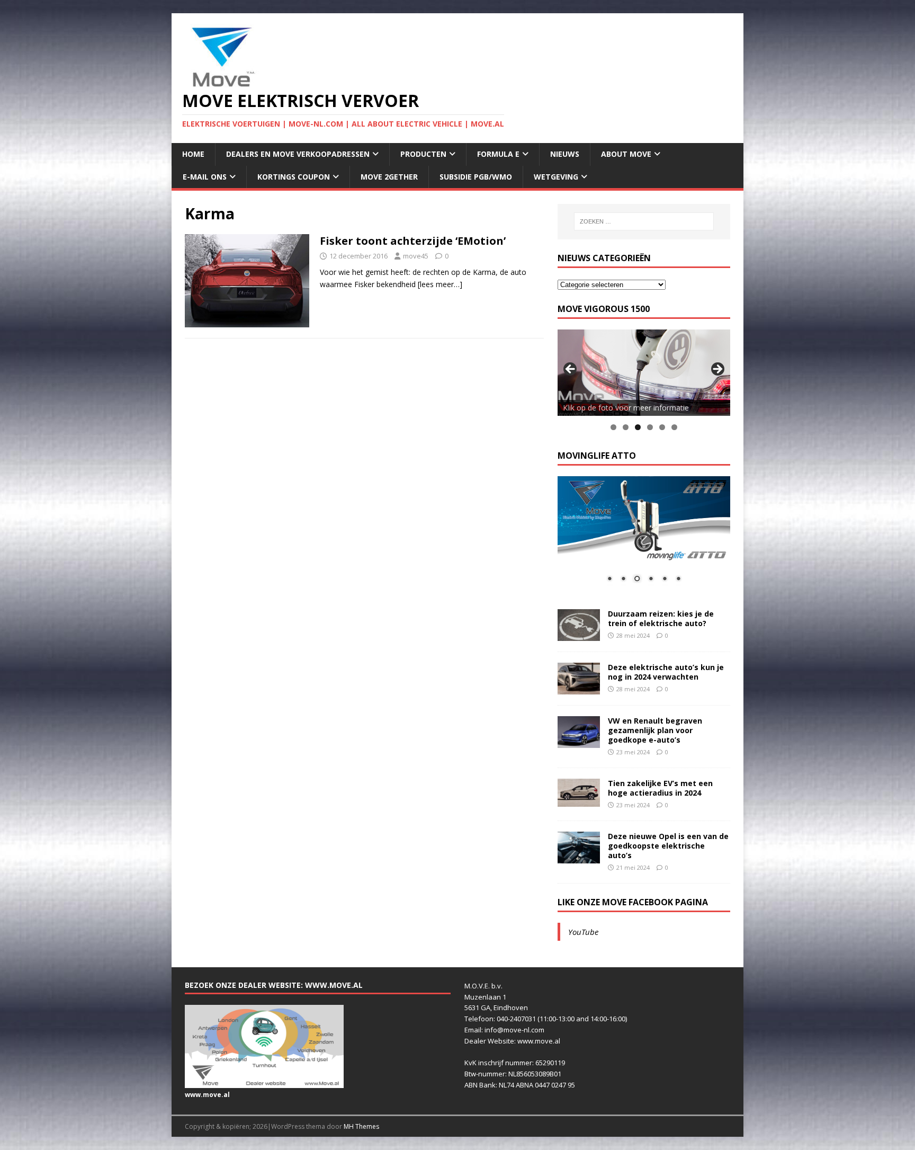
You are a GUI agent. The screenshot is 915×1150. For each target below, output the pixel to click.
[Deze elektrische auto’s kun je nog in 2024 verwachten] (579, 688)
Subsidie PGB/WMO (475, 177)
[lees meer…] (440, 284)
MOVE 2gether (389, 177)
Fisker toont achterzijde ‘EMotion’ (413, 241)
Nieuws (564, 154)
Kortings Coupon (293, 177)
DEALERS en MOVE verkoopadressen (298, 154)
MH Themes (361, 1126)
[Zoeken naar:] (644, 221)
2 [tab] (626, 427)
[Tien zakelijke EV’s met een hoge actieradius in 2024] (579, 801)
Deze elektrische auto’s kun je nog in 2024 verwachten (666, 672)
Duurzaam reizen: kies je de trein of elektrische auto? (661, 618)
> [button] (717, 370)
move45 (415, 256)
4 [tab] (650, 427)
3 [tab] (638, 427)
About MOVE (626, 154)
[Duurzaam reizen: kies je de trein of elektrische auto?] (579, 634)
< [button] (571, 370)
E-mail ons (205, 177)
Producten (423, 154)
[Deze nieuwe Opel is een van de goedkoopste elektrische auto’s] (579, 857)
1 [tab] (613, 427)
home (193, 154)
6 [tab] (674, 427)
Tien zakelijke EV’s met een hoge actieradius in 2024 (660, 788)
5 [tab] (662, 427)
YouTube (583, 931)
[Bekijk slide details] (644, 372)
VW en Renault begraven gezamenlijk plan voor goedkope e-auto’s (655, 730)
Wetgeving (556, 177)
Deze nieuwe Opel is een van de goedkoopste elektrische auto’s (668, 845)
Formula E (498, 154)
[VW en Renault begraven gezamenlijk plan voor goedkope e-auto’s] (579, 741)
